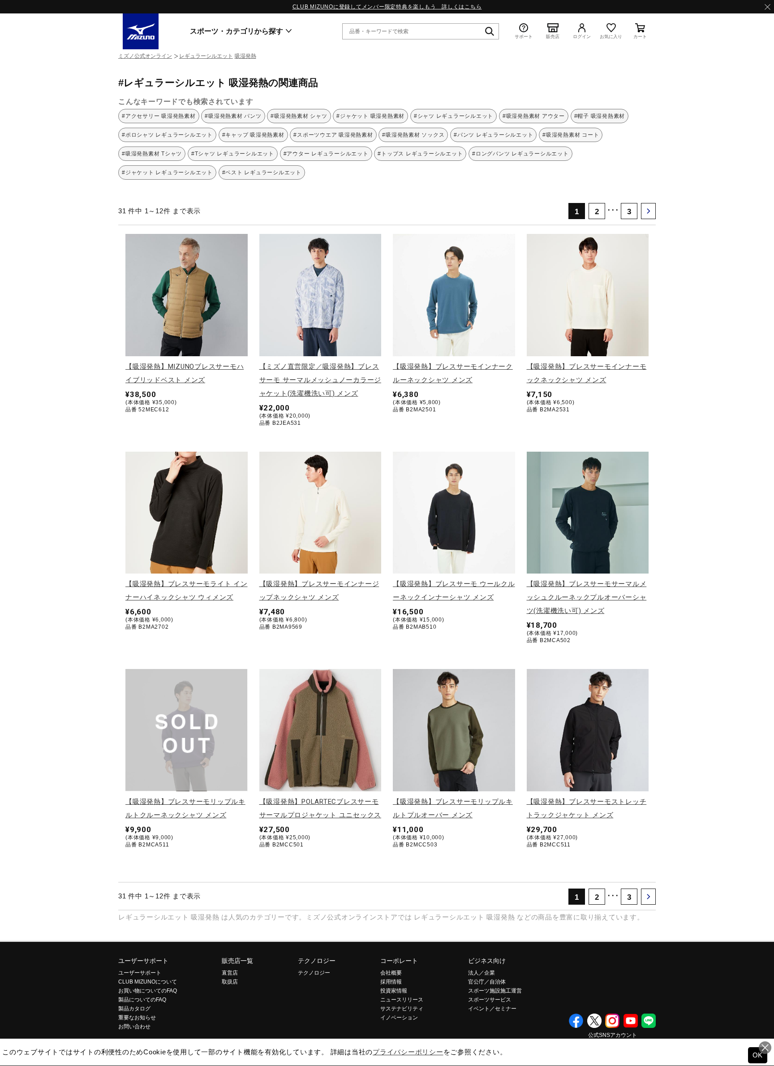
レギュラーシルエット (206, 56)
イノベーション (399, 1017)
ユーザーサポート (143, 960)
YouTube (631, 1021)
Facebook (576, 1021)
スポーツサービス (489, 1000)
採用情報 (391, 982)
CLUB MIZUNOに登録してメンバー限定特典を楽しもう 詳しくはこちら (387, 7)
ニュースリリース (401, 1000)
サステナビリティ (401, 1009)
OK (757, 1055)
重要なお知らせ (137, 1017)
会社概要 (391, 973)
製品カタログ (134, 1009)
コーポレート (399, 960)
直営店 (230, 973)
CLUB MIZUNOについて (147, 982)
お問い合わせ (134, 1026)
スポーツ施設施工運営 (495, 991)
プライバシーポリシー (408, 1052)
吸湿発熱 (245, 56)
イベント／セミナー (492, 1009)
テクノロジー (316, 960)
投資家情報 (393, 991)
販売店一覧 (237, 960)
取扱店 (230, 982)
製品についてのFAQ (142, 1000)
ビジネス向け (487, 960)
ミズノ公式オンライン (145, 56)
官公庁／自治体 (487, 982)
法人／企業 (481, 973)
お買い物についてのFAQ (147, 991)
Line (648, 1021)
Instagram (612, 1021)
